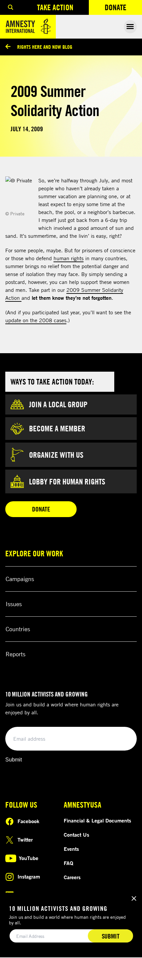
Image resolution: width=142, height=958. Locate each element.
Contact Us (76, 834)
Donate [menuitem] (123, 9)
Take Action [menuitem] (55, 7)
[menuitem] (10, 7)
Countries (18, 629)
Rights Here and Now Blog (44, 47)
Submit (13, 759)
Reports (15, 654)
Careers (72, 877)
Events (71, 849)
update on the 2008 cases (35, 320)
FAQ (68, 863)
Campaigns (20, 578)
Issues (14, 603)
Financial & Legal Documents (97, 820)
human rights (68, 258)
